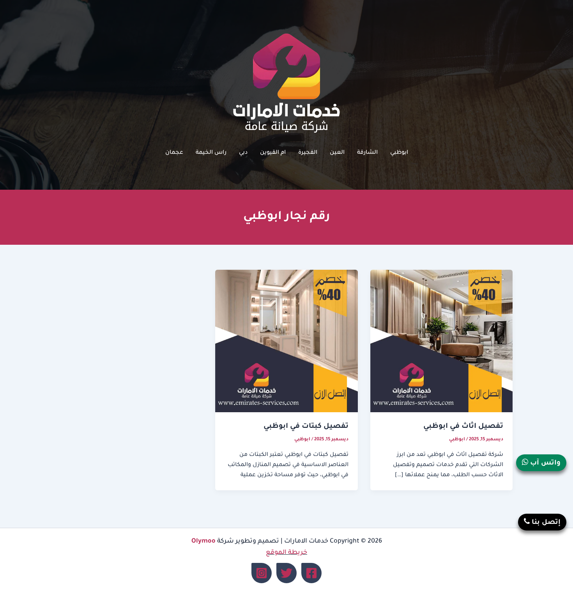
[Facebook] (311, 573)
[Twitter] (286, 573)
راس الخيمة (211, 153)
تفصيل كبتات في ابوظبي (306, 427)
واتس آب (544, 463)
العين (337, 153)
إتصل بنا (545, 523)
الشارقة (367, 153)
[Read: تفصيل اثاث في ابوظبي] (441, 341)
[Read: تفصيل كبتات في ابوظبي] (286, 341)
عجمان (174, 153)
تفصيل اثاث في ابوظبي (463, 427)
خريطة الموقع (286, 552)
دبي (243, 153)
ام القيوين (273, 153)
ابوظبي (399, 153)
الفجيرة (307, 153)
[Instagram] (261, 573)
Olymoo (203, 541)
